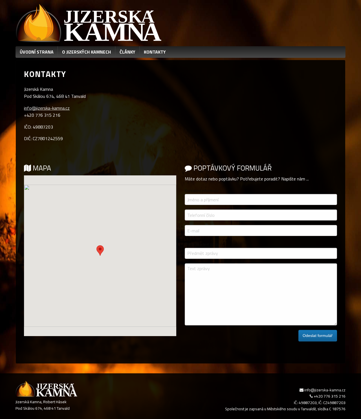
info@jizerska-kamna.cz (47, 108)
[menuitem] (37, 52)
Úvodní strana (37, 51)
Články (127, 51)
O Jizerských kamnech (86, 51)
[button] (100, 250)
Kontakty (155, 51)
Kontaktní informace (202, 190)
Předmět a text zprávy (203, 244)
